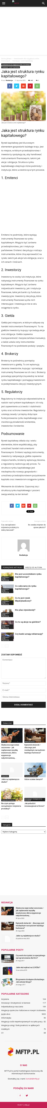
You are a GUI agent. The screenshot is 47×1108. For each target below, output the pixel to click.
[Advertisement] (23, 31)
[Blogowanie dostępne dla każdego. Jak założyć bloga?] (7, 982)
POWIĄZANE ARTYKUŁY (12, 567)
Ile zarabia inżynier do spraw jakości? (37, 526)
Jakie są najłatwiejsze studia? (28, 936)
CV (2, 1033)
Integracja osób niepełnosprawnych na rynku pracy (21, 1021)
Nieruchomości (30, 741)
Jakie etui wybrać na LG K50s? (28, 967)
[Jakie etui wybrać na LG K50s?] (7, 970)
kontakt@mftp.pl (32, 1079)
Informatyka (6, 1018)
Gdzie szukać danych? (33, 779)
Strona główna (6, 59)
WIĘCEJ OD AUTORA (33, 567)
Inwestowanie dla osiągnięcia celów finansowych (16, 64)
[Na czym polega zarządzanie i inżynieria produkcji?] (12, 794)
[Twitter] (26, 1095)
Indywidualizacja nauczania (12, 1006)
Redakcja (9, 80)
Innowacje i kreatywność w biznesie (33, 799)
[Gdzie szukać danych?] (35, 770)
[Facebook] (20, 1095)
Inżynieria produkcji (8, 800)
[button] (43, 3)
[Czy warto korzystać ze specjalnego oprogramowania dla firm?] (7, 958)
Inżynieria (5, 776)
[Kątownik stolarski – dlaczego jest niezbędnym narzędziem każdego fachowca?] (35, 735)
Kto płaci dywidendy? (25, 610)
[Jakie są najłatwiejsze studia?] (12, 770)
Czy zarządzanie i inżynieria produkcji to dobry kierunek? (10, 527)
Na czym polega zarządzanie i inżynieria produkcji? (11, 806)
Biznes (4, 741)
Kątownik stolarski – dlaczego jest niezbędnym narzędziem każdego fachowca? (30, 925)
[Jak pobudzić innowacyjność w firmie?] (35, 794)
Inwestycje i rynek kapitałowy (10, 67)
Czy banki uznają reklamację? (29, 634)
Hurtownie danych (31, 776)
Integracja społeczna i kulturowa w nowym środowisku (23, 1010)
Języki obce (5, 1014)
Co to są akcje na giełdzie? (28, 622)
